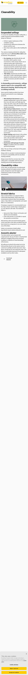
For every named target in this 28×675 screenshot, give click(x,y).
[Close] (26, 653)
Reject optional (14, 668)
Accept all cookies (14, 672)
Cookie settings (14, 664)
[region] (14, 663)
